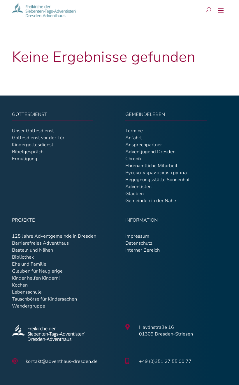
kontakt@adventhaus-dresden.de (62, 361)
